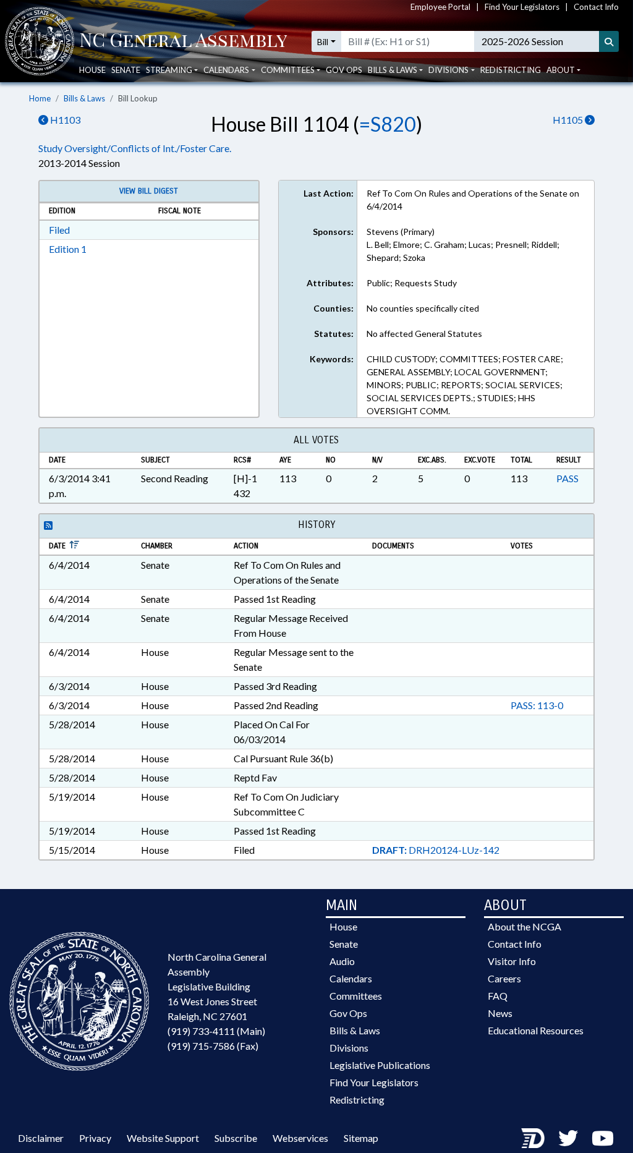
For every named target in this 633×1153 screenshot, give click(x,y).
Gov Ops (344, 70)
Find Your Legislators (522, 7)
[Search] (609, 41)
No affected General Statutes (424, 333)
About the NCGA (524, 926)
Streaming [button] (169, 70)
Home (40, 98)
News (500, 1013)
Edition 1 (68, 249)
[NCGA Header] (183, 41)
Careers (504, 978)
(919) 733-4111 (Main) (216, 1031)
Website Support (163, 1138)
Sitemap (361, 1138)
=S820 (387, 124)
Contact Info (596, 7)
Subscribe (236, 1138)
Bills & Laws (84, 98)
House (92, 70)
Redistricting (510, 70)
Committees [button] (288, 70)
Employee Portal (440, 7)
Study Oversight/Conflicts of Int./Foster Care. (134, 148)
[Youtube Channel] (603, 1138)
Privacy (95, 1138)
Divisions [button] (448, 70)
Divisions (348, 1047)
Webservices (300, 1138)
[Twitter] (568, 1138)
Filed (59, 230)
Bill (322, 41)
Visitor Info (512, 961)
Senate (125, 70)
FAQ (498, 996)
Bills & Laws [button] (392, 70)
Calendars (350, 978)
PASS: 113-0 (537, 705)
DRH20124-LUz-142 (435, 850)
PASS (567, 478)
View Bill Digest (148, 191)
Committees (355, 996)
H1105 (569, 120)
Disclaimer (41, 1138)
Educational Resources (536, 1030)
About (560, 70)
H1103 (64, 120)
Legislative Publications (379, 1065)
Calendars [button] (226, 70)
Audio (342, 961)
